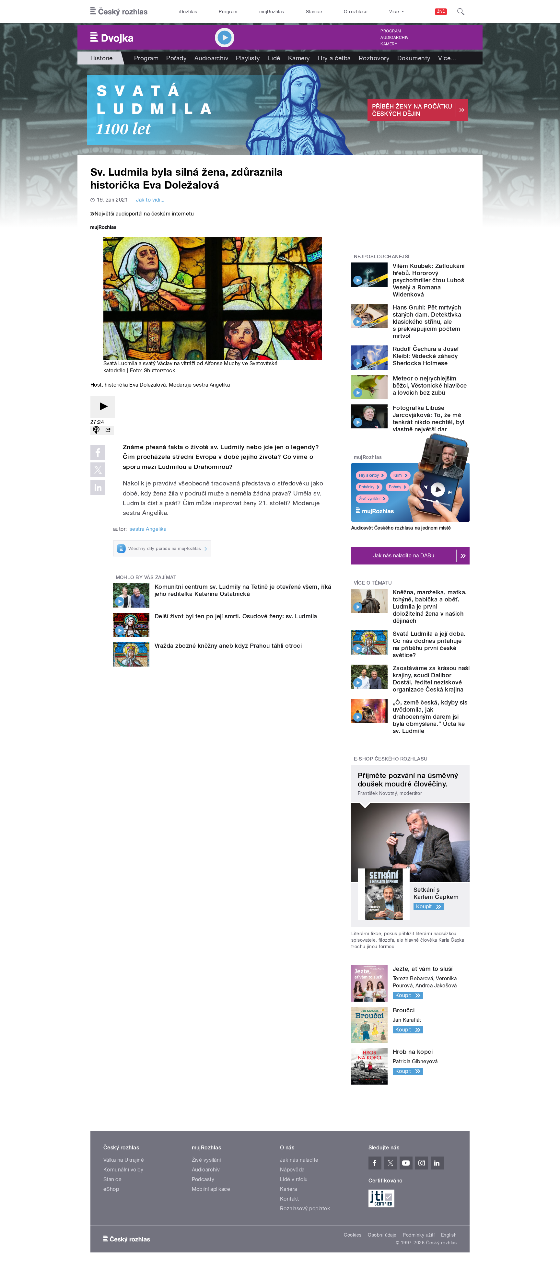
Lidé (274, 58)
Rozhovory (374, 58)
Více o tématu (373, 583)
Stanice (314, 11)
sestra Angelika (148, 529)
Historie (101, 58)
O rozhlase (356, 11)
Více (447, 58)
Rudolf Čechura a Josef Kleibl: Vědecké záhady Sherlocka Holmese (426, 355)
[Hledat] (461, 11)
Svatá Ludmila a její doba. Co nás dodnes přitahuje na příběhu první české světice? (429, 644)
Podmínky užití (419, 1235)
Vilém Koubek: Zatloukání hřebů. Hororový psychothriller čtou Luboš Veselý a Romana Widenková (429, 280)
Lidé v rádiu (294, 1179)
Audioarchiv (394, 37)
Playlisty (248, 58)
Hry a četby (369, 475)
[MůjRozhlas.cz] (103, 228)
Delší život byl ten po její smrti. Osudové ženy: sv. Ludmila (236, 616)
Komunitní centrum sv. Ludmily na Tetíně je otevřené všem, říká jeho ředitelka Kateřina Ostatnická (243, 590)
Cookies (352, 1235)
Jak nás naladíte (299, 1160)
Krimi (397, 475)
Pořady (176, 58)
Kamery (388, 44)
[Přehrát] (102, 407)
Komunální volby (123, 1170)
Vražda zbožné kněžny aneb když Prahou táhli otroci (228, 645)
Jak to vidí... (150, 200)
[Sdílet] (108, 430)
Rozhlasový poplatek (305, 1208)
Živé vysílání (369, 498)
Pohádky (366, 487)
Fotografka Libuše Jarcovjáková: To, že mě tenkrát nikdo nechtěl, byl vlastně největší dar (428, 418)
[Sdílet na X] (97, 469)
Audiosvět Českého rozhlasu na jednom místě (401, 527)
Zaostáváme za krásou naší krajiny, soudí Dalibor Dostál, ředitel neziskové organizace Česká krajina (431, 679)
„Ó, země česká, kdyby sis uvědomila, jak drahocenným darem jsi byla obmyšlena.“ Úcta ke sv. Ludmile (430, 716)
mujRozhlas (271, 11)
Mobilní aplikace (211, 1189)
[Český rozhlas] (118, 11)
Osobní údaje (382, 1235)
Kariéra (288, 1189)
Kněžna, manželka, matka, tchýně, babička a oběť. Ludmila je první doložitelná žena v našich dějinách (430, 606)
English (449, 1235)
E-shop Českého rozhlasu (391, 759)
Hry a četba (334, 58)
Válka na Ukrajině (123, 1160)
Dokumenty (413, 58)
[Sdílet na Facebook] (97, 452)
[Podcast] (96, 430)
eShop (111, 1189)
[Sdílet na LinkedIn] (97, 487)
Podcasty (203, 1179)
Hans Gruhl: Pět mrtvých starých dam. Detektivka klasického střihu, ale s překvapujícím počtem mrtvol (427, 321)
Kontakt (289, 1199)
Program (228, 11)
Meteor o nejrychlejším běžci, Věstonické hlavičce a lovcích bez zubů (430, 385)
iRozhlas (188, 11)
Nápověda (292, 1170)
